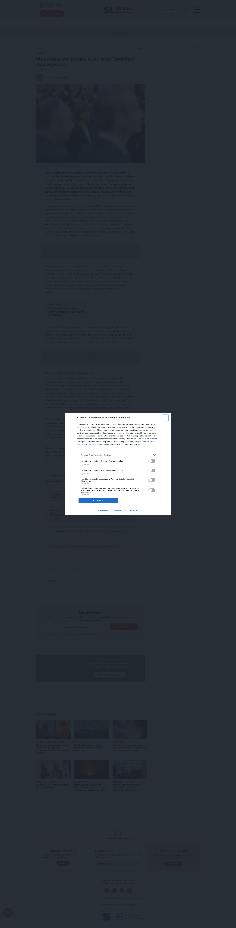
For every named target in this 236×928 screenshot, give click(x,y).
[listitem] (118, 455)
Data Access (118, 510)
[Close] (165, 417)
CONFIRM (98, 501)
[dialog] (118, 464)
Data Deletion (102, 510)
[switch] (151, 461)
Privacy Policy (133, 510)
